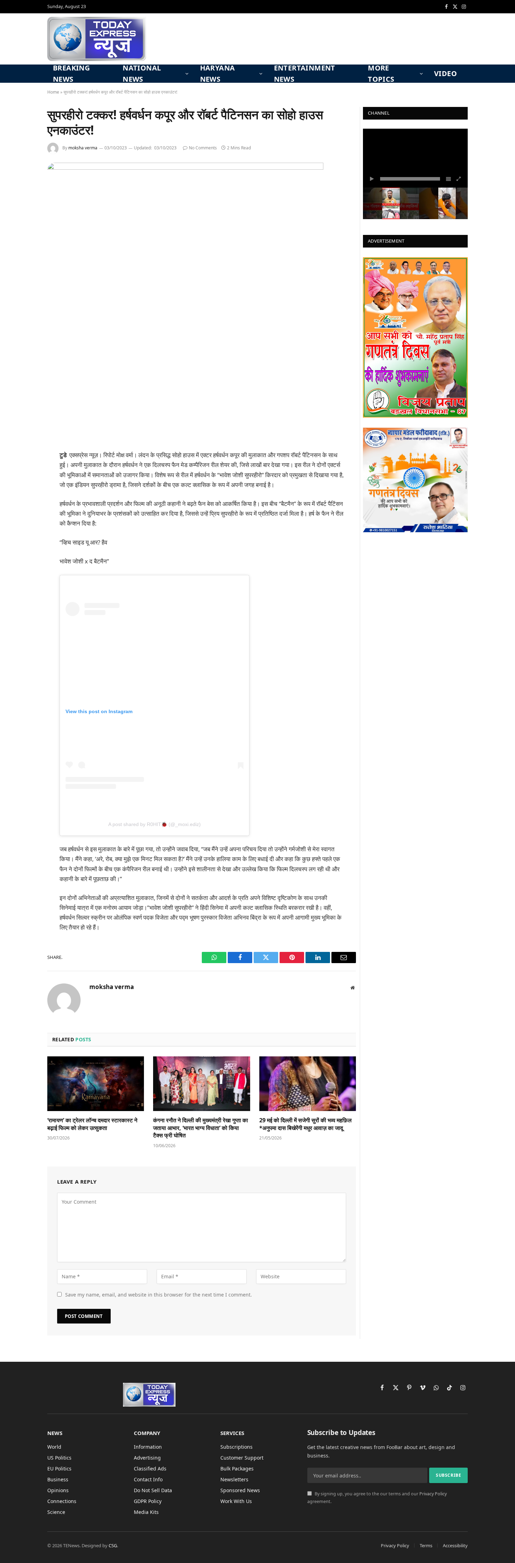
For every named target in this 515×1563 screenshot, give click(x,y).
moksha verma (82, 148)
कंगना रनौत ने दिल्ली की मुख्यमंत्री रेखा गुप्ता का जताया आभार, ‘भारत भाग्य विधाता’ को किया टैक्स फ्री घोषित (200, 1128)
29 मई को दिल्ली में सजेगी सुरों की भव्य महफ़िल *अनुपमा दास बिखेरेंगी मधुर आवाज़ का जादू (305, 1124)
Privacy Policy (433, 1494)
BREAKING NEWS (71, 73)
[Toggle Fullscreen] (459, 179)
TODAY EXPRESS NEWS (405, 139)
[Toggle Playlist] (448, 179)
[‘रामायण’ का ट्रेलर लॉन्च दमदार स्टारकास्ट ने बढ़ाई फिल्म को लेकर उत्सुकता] (95, 1083)
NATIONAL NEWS (142, 73)
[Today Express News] (96, 39)
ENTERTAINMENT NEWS (304, 73)
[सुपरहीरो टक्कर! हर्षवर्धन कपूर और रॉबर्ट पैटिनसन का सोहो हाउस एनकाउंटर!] (185, 167)
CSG (113, 1545)
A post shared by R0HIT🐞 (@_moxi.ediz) (154, 824)
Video (445, 73)
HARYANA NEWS (217, 73)
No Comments (203, 148)
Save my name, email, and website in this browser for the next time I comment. (158, 1294)
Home (53, 92)
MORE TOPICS (381, 73)
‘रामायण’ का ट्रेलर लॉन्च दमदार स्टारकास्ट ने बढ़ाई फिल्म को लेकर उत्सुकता (92, 1124)
